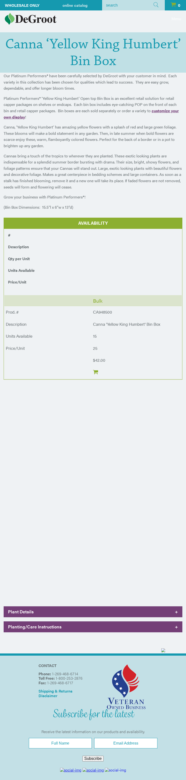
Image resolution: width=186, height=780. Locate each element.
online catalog (75, 5)
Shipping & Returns (55, 691)
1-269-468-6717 (60, 683)
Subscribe (93, 758)
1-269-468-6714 (65, 674)
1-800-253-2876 (69, 678)
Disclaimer (48, 695)
